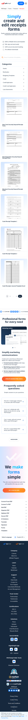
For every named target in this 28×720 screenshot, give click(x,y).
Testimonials (14, 599)
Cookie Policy (14, 699)
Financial (15, 8)
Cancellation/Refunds (14, 587)
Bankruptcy (6, 72)
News (14, 565)
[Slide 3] (15, 347)
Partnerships (14, 596)
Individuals (14, 626)
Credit (4, 79)
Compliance (14, 707)
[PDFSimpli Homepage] (6, 3)
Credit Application (8, 82)
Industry (14, 624)
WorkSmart (14, 570)
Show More (14, 439)
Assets (5, 68)
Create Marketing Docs (14, 379)
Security (14, 710)
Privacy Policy (14, 696)
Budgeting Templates (9, 75)
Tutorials (14, 568)
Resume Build (14, 631)
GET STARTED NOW (14, 490)
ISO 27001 (14, 614)
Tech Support (14, 584)
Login (21, 3)
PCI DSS (14, 611)
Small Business (13, 628)
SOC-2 (14, 609)
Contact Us (14, 582)
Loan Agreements (8, 89)
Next (20, 296)
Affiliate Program (14, 558)
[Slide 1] (12, 347)
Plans (14, 622)
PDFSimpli (3, 8)
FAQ (14, 577)
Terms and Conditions (14, 703)
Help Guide (14, 580)
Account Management (14, 589)
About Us (14, 555)
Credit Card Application (9, 86)
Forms (9, 8)
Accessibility (14, 601)
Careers (14, 553)
